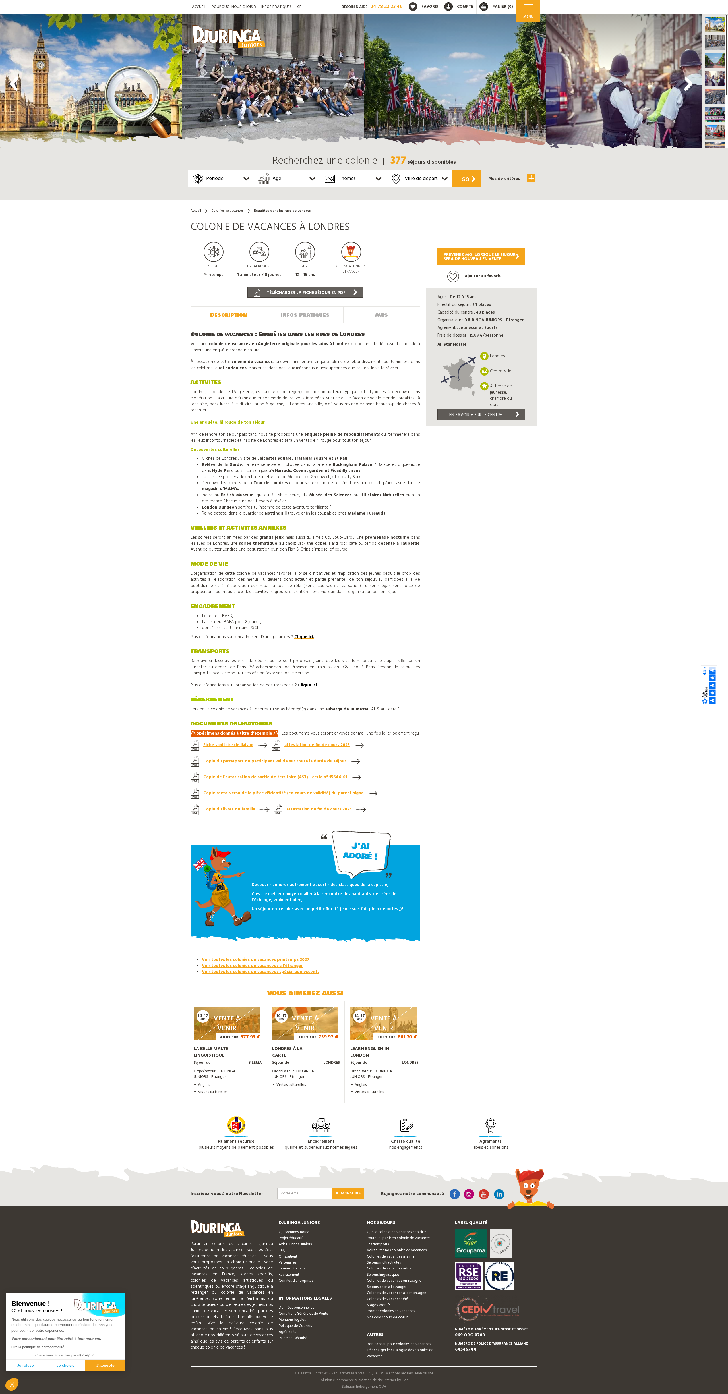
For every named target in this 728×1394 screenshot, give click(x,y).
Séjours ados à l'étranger (386, 1287)
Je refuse (25, 1365)
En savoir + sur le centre (475, 415)
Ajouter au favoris (483, 276)
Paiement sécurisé (293, 1338)
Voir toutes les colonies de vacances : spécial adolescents (260, 971)
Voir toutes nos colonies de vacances (397, 1250)
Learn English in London (369, 1052)
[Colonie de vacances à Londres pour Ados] (91, 82)
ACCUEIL (199, 7)
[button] (715, 24)
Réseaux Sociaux (292, 1268)
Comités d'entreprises (296, 1281)
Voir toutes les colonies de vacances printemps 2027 (255, 959)
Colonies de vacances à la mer (391, 1257)
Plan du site (424, 1373)
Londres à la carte (287, 1052)
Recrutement (289, 1275)
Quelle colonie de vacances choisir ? (396, 1232)
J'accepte (105, 1365)
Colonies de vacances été (387, 1299)
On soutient (288, 1257)
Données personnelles (296, 1308)
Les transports (378, 1244)
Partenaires (287, 1263)
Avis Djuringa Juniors (295, 1244)
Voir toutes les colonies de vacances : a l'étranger (252, 965)
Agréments (287, 1332)
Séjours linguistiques (383, 1275)
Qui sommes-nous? (294, 1232)
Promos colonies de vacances (391, 1311)
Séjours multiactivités (384, 1263)
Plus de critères (504, 178)
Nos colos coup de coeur (387, 1317)
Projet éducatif (291, 1238)
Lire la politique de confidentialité (37, 1347)
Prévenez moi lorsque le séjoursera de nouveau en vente (480, 256)
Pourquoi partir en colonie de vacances (398, 1238)
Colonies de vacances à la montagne (396, 1293)
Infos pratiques (276, 7)
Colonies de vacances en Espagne (394, 1281)
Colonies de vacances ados (389, 1268)
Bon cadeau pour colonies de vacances (399, 1344)
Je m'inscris (348, 1193)
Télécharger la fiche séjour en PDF (306, 292)
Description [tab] (228, 315)
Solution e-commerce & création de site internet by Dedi (364, 1380)
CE (299, 7)
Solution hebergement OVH (364, 1387)
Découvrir (221, 1032)
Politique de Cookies (295, 1326)
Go (465, 179)
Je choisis (65, 1365)
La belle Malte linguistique (211, 1052)
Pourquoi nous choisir (234, 7)
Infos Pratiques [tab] (305, 315)
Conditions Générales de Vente (303, 1314)
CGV (379, 1373)
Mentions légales (292, 1320)
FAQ (282, 1250)
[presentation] (14, 83)
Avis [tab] (381, 315)
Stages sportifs (378, 1305)
